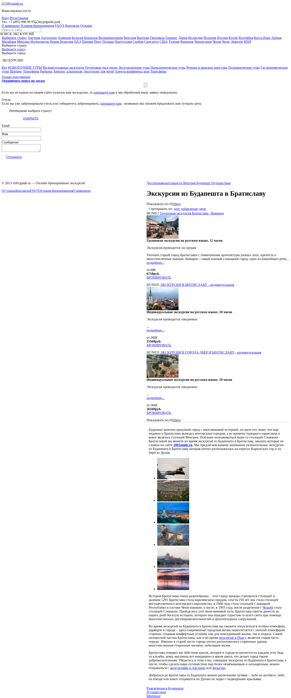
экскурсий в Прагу (232, 637)
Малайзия (9, 41)
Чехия (216, 41)
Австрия (34, 38)
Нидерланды (39, 41)
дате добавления (185, 209)
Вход (5, 18)
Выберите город (13, 49)
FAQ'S (59, 25)
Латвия (276, 38)
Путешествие (156, 692)
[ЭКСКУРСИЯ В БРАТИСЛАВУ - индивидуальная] (163, 309)
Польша (108, 41)
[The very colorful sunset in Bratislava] (173, 589)
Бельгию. (219, 668)
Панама (87, 41)
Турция (174, 41)
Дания (182, 38)
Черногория (203, 41)
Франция (186, 41)
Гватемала (157, 38)
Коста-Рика (262, 38)
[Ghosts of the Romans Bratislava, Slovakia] (173, 544)
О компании (11, 25)
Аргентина (49, 38)
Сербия (138, 41)
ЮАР (247, 41)
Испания (209, 38)
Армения (64, 38)
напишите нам (104, 92)
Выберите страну (14, 38)
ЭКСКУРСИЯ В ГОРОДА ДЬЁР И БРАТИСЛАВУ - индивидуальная (210, 352)
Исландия (195, 38)
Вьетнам (143, 38)
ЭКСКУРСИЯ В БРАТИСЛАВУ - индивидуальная (197, 285)
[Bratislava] (173, 522)
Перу (97, 41)
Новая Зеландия (61, 41)
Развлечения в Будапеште (165, 688)
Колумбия (246, 38)
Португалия (123, 41)
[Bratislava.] (173, 500)
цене (202, 209)
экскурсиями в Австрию (187, 668)
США (164, 41)
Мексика (23, 41)
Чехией (267, 607)
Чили (226, 41)
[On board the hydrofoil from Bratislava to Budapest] (173, 566)
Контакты (72, 25)
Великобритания (110, 38)
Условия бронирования (37, 25)
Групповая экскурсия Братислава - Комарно (192, 213)
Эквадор (236, 41)
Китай (233, 38)
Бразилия (91, 38)
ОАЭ (77, 41)
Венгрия (130, 38)
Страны (10, 191)
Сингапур (151, 41)
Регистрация (19, 18)
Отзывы (86, 25)
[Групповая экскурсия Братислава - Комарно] (163, 237)
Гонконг (171, 38)
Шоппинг (154, 696)
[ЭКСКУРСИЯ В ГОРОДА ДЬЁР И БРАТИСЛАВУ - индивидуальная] (163, 376)
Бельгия (77, 38)
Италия (222, 38)
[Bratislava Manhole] (173, 478)
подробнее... (155, 262)
